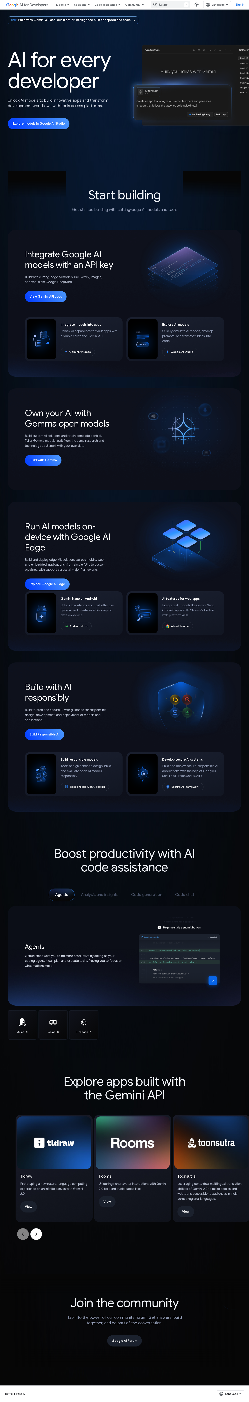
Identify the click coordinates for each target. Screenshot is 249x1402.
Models (61, 4)
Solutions (80, 4)
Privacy (20, 1393)
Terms (9, 1393)
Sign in (240, 4)
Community (132, 4)
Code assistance (106, 4)
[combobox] (170, 4)
